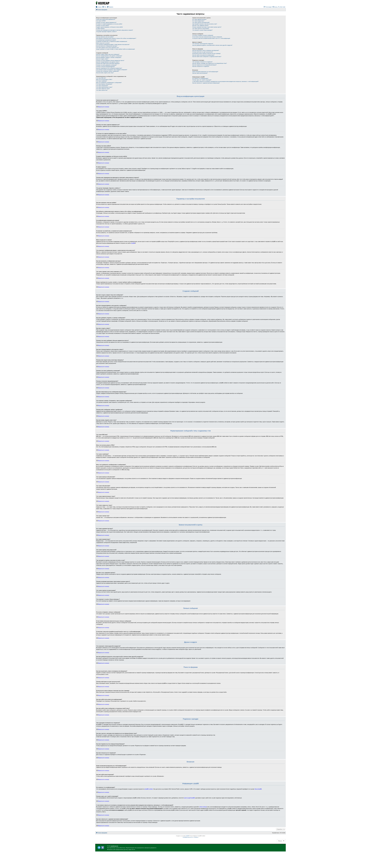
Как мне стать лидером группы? (200, 25)
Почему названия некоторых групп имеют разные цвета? (206, 27)
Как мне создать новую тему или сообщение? (107, 54)
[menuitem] (99, 7)
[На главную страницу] (102, 3)
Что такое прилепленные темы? (104, 87)
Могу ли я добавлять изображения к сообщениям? (109, 82)
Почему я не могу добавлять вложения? (106, 65)
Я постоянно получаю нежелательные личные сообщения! (207, 36)
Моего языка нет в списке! (103, 43)
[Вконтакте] (102, 847)
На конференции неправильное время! (106, 40)
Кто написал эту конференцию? (200, 78)
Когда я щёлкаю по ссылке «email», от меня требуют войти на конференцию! (115, 49)
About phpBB (258, 789)
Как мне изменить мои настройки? (105, 36)
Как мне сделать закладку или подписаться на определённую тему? (209, 63)
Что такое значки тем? (102, 90)
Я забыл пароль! (100, 28)
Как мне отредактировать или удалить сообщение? (109, 55)
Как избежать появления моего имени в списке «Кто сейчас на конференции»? (116, 38)
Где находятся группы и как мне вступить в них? (204, 24)
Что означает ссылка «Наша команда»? (202, 30)
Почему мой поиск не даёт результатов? (202, 52)
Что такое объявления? (102, 85)
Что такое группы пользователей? (201, 22)
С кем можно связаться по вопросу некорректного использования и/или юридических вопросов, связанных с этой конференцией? (225, 81)
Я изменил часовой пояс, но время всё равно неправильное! (111, 41)
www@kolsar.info (114, 845)
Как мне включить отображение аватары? (106, 46)
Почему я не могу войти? (102, 25)
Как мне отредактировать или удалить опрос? (107, 62)
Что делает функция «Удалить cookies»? (106, 31)
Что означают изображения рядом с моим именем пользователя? (112, 44)
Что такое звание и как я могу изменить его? (107, 47)
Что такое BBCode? (101, 78)
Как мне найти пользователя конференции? (203, 55)
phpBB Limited (149, 789)
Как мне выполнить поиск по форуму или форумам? (205, 50)
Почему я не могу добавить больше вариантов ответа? (110, 60)
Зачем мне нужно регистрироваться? (105, 19)
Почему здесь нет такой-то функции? (201, 79)
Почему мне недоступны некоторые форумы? (108, 63)
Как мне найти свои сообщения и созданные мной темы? (206, 56)
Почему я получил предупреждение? (105, 66)
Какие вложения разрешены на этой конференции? (205, 71)
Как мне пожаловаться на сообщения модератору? (109, 68)
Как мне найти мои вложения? (200, 73)
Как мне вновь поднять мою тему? (105, 72)
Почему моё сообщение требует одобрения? (107, 71)
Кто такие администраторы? (199, 19)
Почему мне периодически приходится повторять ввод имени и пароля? (114, 30)
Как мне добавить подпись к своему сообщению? (108, 57)
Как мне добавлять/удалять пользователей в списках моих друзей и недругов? (212, 45)
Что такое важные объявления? (104, 84)
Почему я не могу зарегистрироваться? (106, 22)
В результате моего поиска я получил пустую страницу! (206, 53)
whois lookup (203, 807)
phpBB (133, 243)
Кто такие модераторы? (198, 20)
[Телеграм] (99, 847)
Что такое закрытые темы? (103, 88)
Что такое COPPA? (101, 20)
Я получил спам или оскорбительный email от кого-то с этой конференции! (211, 38)
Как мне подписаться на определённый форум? (204, 64)
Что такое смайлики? (101, 81)
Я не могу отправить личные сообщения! (202, 35)
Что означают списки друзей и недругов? (202, 43)
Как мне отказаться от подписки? (200, 66)
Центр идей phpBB (189, 798)
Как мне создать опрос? (102, 59)
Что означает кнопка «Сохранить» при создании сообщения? (111, 69)
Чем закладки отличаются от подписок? (202, 61)
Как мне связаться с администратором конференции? (206, 83)
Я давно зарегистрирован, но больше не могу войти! (109, 27)
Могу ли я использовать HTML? (104, 79)
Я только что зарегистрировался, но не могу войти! (109, 24)
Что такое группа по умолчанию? (200, 28)
